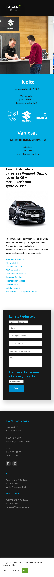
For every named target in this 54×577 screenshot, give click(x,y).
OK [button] (24, 570)
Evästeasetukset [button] (12, 570)
